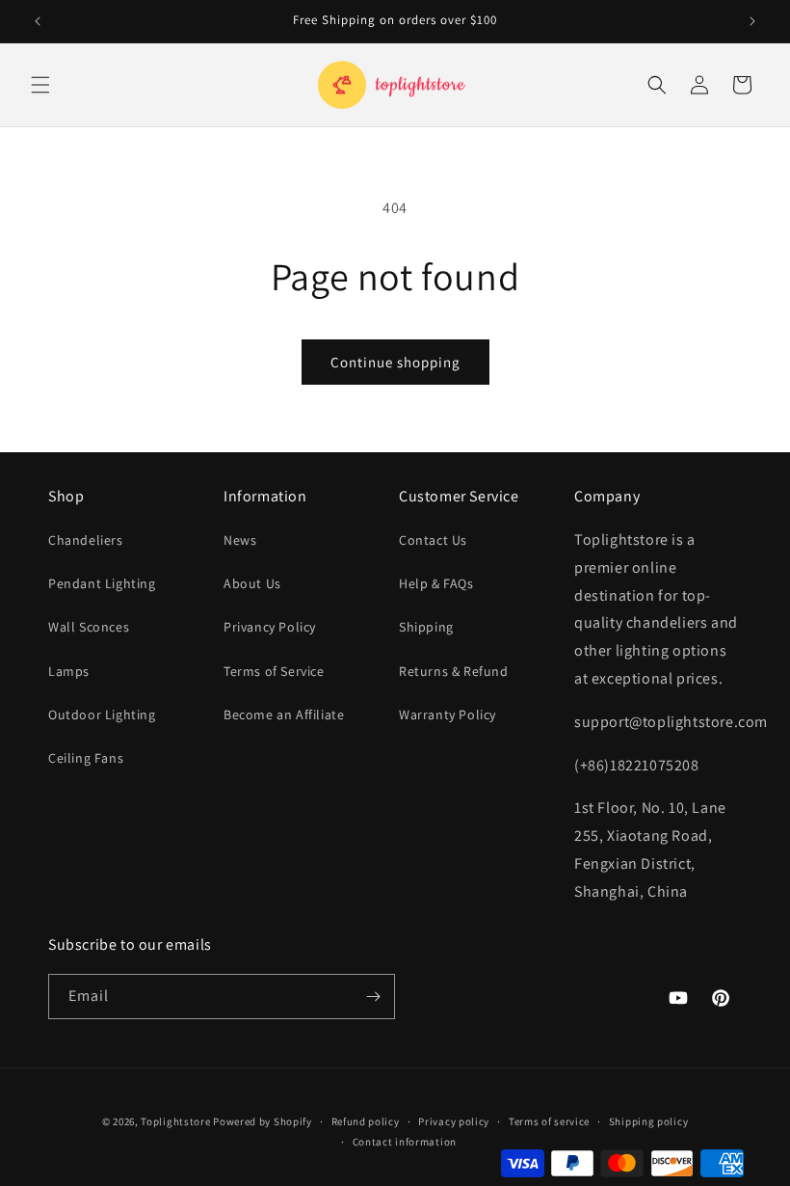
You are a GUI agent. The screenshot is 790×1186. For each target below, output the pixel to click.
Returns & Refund (454, 671)
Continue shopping (395, 362)
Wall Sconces (88, 626)
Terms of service (549, 1121)
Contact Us (433, 540)
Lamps (69, 671)
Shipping (426, 626)
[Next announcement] (752, 21)
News (240, 540)
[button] (40, 85)
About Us (252, 583)
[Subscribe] (373, 996)
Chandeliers (85, 540)
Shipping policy (649, 1121)
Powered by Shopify (262, 1121)
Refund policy (365, 1121)
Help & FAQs (436, 583)
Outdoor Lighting (102, 714)
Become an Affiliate (284, 714)
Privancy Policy (270, 626)
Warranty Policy (447, 714)
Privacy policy (453, 1121)
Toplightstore (175, 1121)
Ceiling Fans (85, 758)
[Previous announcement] (37, 21)
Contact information (405, 1141)
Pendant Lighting (102, 583)
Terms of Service (274, 671)
